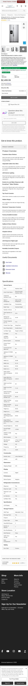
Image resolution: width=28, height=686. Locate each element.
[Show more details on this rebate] (25, 68)
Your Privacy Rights (14, 678)
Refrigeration (10, 14)
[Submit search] (24, 10)
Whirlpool (9, 83)
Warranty (8, 273)
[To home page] (10, 6)
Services (16, 581)
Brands (3, 583)
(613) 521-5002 (5, 597)
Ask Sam (14, 122)
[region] (14, 676)
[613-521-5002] (21, 6)
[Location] (17, 6)
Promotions (17, 583)
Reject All (7, 683)
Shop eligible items (6, 72)
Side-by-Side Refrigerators (20, 14)
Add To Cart (14, 97)
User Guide (9, 262)
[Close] (26, 668)
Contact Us (4, 599)
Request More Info (15, 104)
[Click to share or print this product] (23, 24)
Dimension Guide (10, 269)
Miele (2, 581)
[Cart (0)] (25, 6)
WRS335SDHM (8, 84)
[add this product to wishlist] (23, 28)
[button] (2, 6)
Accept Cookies (20, 683)
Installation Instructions (12, 266)
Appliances (3, 14)
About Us (16, 579)
